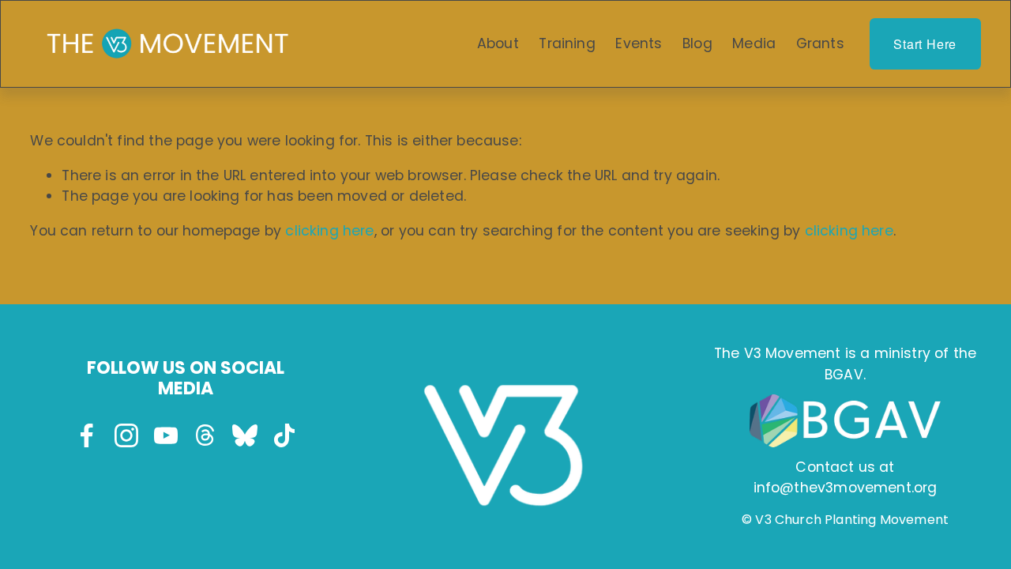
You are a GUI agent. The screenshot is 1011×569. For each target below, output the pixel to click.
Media (754, 43)
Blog (697, 43)
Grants (820, 43)
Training (567, 43)
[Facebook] (87, 435)
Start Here (925, 44)
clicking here (329, 230)
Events (638, 43)
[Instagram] (126, 435)
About (498, 43)
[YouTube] (166, 435)
